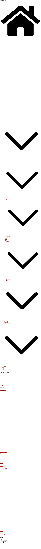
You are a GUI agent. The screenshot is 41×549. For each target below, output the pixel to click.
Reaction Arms (7, 241)
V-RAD (6, 238)
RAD (2, 467)
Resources (3, 367)
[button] (21, 160)
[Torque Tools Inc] (20, 36)
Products (3, 121)
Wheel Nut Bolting (8, 237)
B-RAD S (7, 280)
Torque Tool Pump (5, 321)
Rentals (2, 324)
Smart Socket (8, 279)
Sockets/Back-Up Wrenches (6, 323)
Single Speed (8, 236)
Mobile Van (4, 366)
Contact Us (3, 369)
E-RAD (6, 240)
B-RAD (6, 239)
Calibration (3, 533)
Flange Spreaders (5, 322)
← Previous (3, 385)
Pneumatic (6, 199)
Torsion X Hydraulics (6, 281)
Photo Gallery (3, 368)
